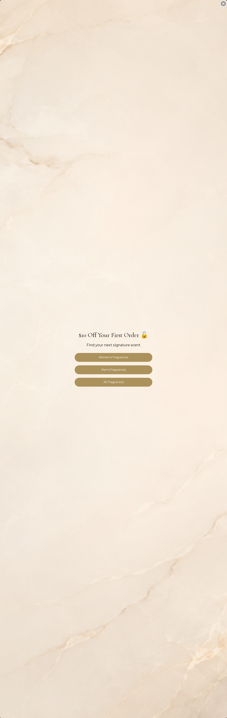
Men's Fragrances (113, 369)
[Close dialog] (223, 3)
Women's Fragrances (113, 357)
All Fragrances (114, 382)
